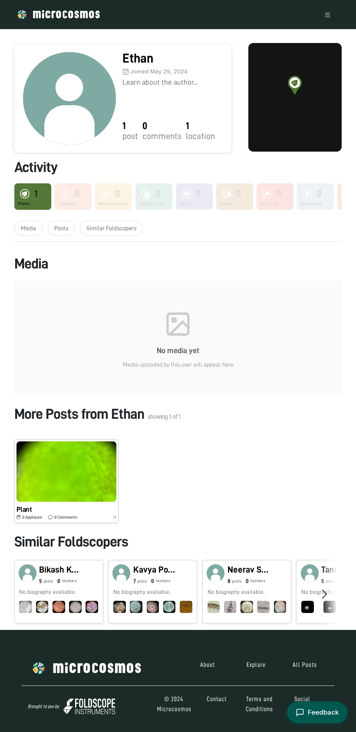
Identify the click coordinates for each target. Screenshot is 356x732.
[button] (294, 85)
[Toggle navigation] (327, 14)
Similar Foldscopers (111, 228)
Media (28, 228)
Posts (61, 228)
